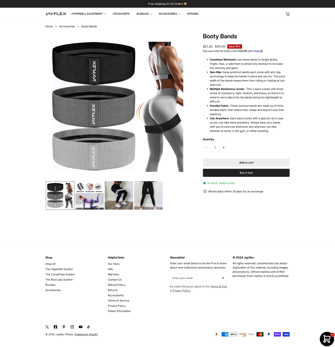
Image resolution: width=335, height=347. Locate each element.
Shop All (50, 263)
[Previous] (53, 107)
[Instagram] (72, 327)
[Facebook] (55, 327)
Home (49, 26)
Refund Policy (116, 284)
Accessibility (116, 295)
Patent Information (119, 311)
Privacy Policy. (182, 290)
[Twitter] (47, 327)
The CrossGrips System (60, 274)
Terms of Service (118, 300)
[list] (118, 106)
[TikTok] (89, 327)
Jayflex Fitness (64, 334)
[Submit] (223, 278)
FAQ (110, 269)
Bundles (50, 284)
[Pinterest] (64, 327)
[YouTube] (80, 327)
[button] (288, 14)
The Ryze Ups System (59, 279)
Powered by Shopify (86, 334)
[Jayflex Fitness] (55, 13)
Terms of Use (218, 286)
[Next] (184, 107)
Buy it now (246, 172)
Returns (113, 290)
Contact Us (115, 279)
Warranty (113, 274)
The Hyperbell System (59, 269)
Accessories (67, 26)
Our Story (114, 263)
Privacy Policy (116, 305)
